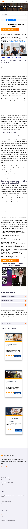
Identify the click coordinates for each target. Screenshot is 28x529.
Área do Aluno (11, 19)
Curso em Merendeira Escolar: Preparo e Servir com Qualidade (13, 420)
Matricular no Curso (8, 29)
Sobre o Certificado (5, 477)
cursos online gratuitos (6, 501)
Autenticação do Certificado (7, 482)
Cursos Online (4, 503)
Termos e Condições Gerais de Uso (17, 41)
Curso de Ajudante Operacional (11, 382)
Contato (2, 484)
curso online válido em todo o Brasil (8, 499)
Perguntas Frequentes (6, 479)
